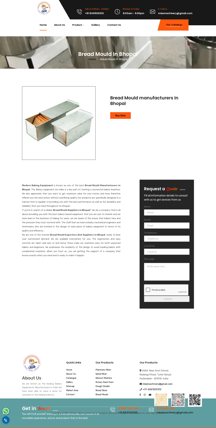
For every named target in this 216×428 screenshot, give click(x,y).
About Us (59, 25)
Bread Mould (102, 394)
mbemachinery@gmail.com (158, 384)
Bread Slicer (101, 390)
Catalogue (71, 378)
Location (149, 246)
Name (147, 206)
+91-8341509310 (152, 389)
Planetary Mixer (103, 370)
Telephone (150, 232)
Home (43, 25)
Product (77, 25)
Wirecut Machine (104, 378)
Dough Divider (103, 386)
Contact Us (114, 25)
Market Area (72, 390)
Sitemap (70, 386)
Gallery (95, 25)
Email (147, 219)
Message (149, 259)
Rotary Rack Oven (105, 382)
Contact (70, 394)
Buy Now (120, 115)
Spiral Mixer (101, 374)
